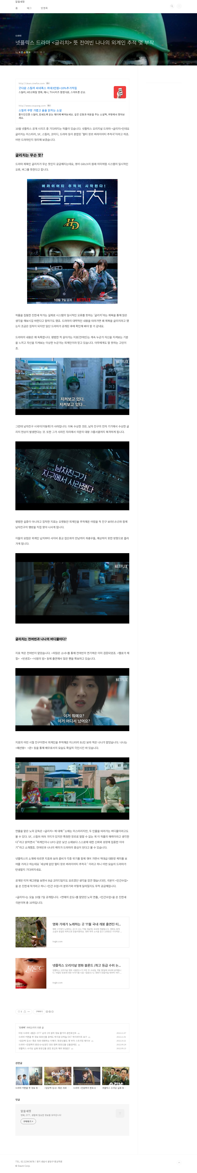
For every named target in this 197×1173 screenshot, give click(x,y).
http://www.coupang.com (32, 105)
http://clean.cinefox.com (32, 83)
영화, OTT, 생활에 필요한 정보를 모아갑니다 (41, 1115)
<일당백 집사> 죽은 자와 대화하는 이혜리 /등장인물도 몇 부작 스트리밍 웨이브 (54, 1040)
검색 (172, 6)
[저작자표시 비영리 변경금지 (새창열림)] (49, 1011)
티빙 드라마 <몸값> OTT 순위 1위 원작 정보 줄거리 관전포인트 (47, 1033)
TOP (179, 1162)
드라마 (22, 1027)
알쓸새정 (26, 1111)
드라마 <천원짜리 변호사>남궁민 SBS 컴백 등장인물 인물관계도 (48, 1044)
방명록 (44, 8)
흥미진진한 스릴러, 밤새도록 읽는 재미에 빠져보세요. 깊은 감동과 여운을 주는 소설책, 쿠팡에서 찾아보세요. (72, 116)
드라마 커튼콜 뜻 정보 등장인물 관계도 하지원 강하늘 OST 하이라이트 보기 (53, 1036)
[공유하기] (25, 1011)
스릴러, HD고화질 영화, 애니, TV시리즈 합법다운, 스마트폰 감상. (52, 92)
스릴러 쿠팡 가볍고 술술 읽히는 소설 (40, 110)
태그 (29, 8)
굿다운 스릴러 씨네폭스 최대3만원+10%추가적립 (48, 88)
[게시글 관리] (29, 1011)
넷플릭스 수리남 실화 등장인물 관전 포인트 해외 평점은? (44, 1048)
